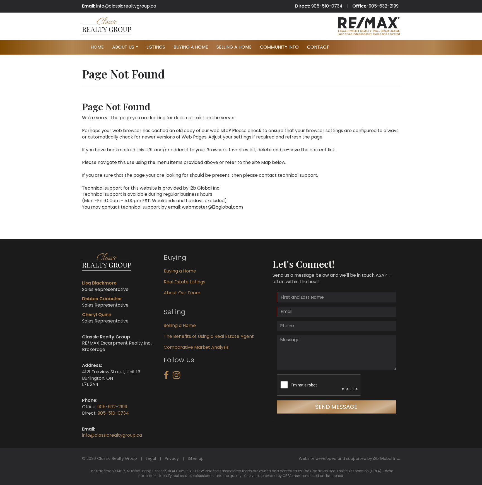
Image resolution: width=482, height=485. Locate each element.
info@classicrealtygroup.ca (126, 6)
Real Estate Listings (184, 282)
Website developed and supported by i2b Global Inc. (349, 458)
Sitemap (196, 458)
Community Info (279, 47)
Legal (151, 458)
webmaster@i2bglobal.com (212, 207)
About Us (125, 49)
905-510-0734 (327, 6)
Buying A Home (190, 47)
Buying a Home (180, 271)
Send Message (336, 407)
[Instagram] (176, 377)
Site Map (261, 162)
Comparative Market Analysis (196, 347)
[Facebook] (166, 377)
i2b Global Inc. (205, 188)
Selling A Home (234, 47)
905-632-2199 (384, 6)
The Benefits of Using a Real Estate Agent (209, 336)
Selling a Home (180, 325)
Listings (155, 47)
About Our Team (182, 293)
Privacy (172, 458)
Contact (318, 47)
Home (97, 47)
